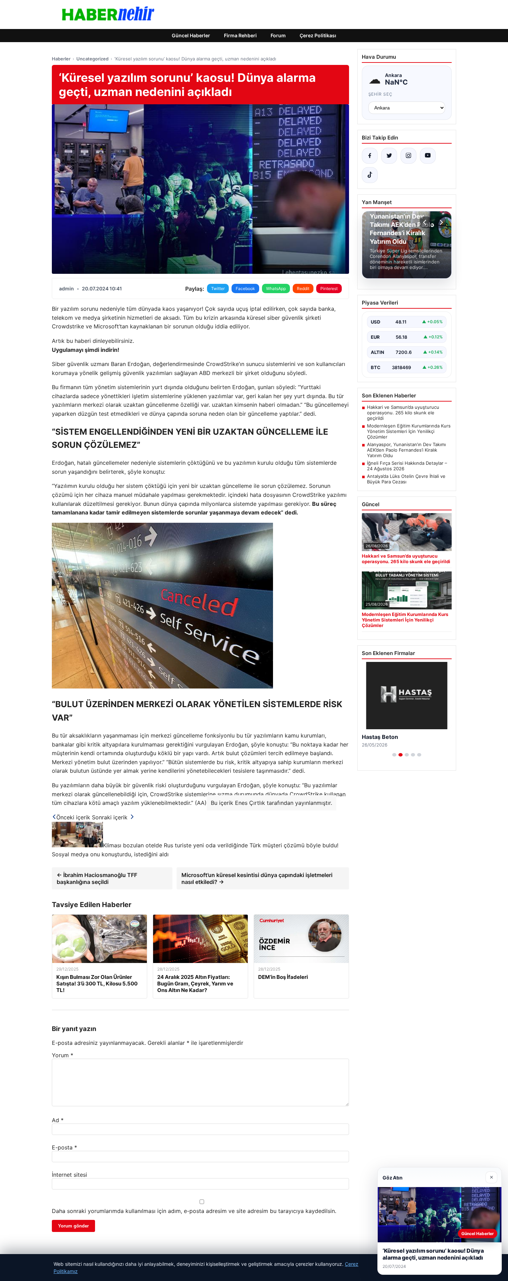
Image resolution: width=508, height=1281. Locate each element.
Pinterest (329, 288)
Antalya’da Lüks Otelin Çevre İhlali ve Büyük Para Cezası (406, 478)
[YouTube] (428, 156)
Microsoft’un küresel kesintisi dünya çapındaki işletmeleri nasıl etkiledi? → (256, 878)
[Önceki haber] (426, 222)
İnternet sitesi (69, 1174)
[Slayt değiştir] (394, 755)
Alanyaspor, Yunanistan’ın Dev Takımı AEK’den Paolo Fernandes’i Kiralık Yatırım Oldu (406, 450)
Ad (58, 1120)
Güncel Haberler (191, 35)
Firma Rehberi (240, 35)
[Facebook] (370, 156)
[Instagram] (408, 156)
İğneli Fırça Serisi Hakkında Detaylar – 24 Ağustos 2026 (407, 465)
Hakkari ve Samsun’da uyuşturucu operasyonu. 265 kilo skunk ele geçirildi (403, 412)
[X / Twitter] (389, 156)
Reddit (303, 288)
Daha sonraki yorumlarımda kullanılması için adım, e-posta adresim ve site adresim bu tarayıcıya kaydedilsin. (194, 1210)
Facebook (245, 288)
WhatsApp (276, 288)
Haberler (61, 58)
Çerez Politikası (318, 35)
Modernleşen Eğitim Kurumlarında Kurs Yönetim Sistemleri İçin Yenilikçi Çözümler (409, 431)
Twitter (218, 288)
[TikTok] (370, 175)
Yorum (62, 1055)
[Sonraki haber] (440, 222)
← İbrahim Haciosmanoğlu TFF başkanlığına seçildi (97, 878)
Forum (278, 35)
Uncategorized (92, 58)
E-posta (64, 1147)
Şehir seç (380, 94)
